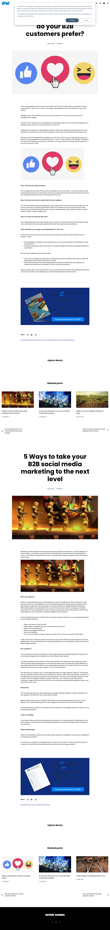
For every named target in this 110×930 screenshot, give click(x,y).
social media (44, 340)
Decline (86, 20)
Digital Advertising (35, 340)
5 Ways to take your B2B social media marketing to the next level (93, 430)
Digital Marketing (25, 340)
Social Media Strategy (68, 340)
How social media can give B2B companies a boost (91, 895)
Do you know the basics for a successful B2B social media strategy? (13, 431)
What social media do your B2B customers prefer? (14, 895)
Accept (72, 20)
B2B (48, 805)
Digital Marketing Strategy (55, 340)
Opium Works (50, 43)
